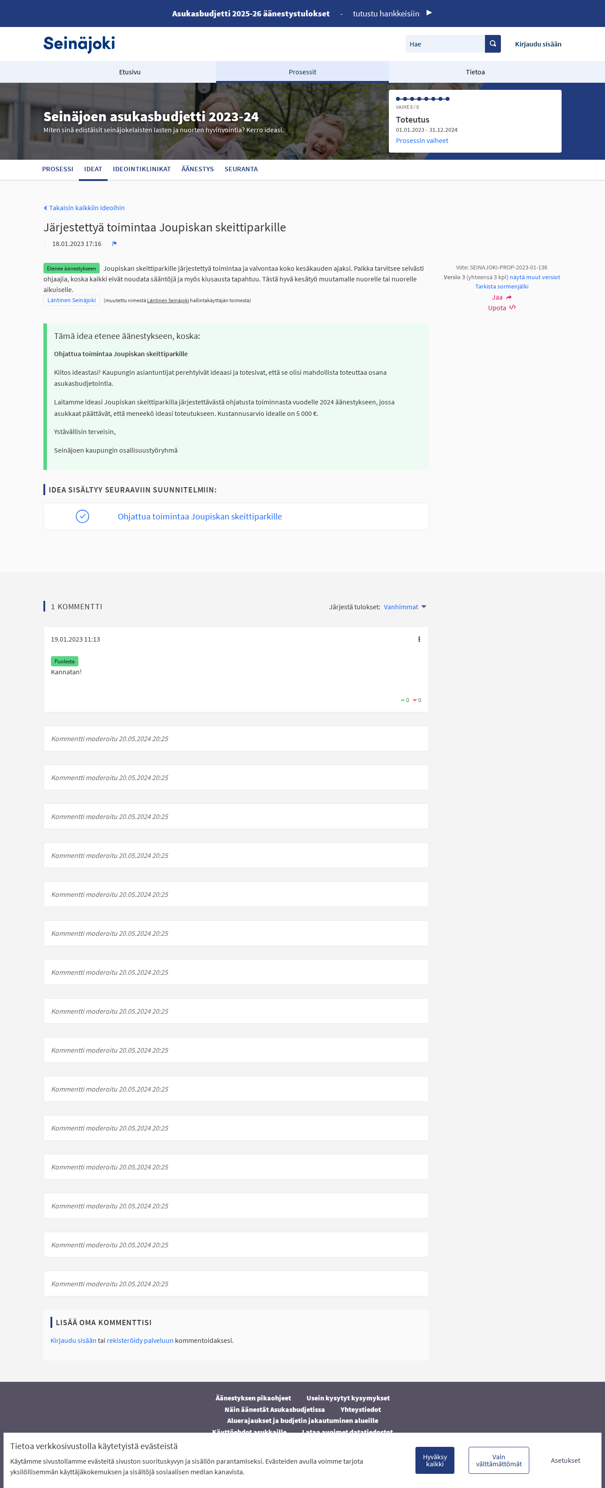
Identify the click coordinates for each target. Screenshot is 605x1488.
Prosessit (302, 71)
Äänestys (198, 168)
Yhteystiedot (361, 1409)
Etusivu (130, 71)
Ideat (93, 168)
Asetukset (565, 1460)
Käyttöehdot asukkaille (249, 1431)
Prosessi (58, 168)
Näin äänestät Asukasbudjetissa (275, 1409)
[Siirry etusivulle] (83, 44)
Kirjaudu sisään (538, 43)
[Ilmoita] (114, 243)
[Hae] (493, 44)
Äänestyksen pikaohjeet (253, 1397)
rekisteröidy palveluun (140, 1340)
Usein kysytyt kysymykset (348, 1397)
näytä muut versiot (535, 277)
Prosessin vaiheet (422, 140)
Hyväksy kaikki (435, 1460)
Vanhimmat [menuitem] (401, 606)
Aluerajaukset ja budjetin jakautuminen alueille (302, 1420)
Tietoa (475, 71)
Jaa (498, 296)
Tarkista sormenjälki (501, 286)
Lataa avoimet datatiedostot (347, 1431)
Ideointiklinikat (142, 168)
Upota (498, 307)
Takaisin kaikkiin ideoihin (86, 207)
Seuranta (241, 168)
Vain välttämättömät (499, 1460)
